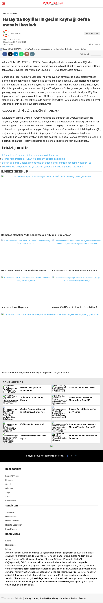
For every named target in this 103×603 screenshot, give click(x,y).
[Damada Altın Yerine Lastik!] (60, 391)
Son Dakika (10, 512)
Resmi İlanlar (10, 501)
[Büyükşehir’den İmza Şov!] (10, 431)
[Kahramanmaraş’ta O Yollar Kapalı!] (10, 442)
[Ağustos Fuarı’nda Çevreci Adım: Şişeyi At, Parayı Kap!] (10, 419)
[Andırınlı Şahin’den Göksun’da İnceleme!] (60, 440)
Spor (7, 496)
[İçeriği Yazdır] (32, 54)
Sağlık (8, 492)
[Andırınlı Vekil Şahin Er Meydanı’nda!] (10, 392)
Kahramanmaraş (12, 476)
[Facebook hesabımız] (67, 456)
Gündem (9, 488)
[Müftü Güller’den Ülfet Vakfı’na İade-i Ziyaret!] (26, 253)
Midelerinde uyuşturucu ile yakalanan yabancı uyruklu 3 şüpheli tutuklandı (43, 166)
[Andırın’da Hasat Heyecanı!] (26, 290)
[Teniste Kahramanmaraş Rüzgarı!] (10, 403)
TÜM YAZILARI (92, 33)
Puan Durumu (11, 529)
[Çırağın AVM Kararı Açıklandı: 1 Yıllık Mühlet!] (77, 290)
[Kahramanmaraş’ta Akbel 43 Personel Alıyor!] (77, 253)
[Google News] (95, 54)
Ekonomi (9, 480)
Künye (8, 541)
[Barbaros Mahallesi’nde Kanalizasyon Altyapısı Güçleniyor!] (51, 203)
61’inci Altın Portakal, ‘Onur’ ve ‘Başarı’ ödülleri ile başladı (33, 158)
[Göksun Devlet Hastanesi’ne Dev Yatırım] (60, 417)
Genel (97, 44)
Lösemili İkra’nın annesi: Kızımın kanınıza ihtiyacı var (30, 155)
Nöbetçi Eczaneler (13, 525)
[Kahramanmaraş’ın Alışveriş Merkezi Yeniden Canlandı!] (60, 431)
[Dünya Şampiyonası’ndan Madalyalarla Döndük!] (60, 404)
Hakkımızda (10, 545)
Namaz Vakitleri (12, 521)
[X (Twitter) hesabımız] (71, 456)
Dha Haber (15, 33)
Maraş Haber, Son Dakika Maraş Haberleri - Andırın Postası (55, 598)
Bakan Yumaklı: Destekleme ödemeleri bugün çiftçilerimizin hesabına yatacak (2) (46, 162)
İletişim (8, 549)
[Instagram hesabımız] (76, 456)
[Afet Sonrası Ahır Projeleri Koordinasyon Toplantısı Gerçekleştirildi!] (51, 341)
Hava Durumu (11, 516)
